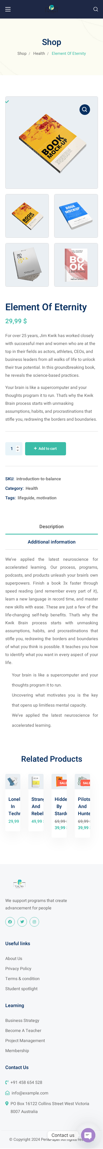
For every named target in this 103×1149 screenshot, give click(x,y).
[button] (95, 9)
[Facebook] (10, 922)
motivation (46, 498)
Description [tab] (51, 526)
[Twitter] (22, 922)
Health (39, 53)
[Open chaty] (88, 1135)
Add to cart (48, 448)
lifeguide (26, 498)
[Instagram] (34, 922)
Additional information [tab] (52, 542)
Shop (21, 53)
